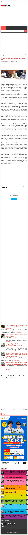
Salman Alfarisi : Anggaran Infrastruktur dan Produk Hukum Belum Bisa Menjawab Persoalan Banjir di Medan (16, 354)
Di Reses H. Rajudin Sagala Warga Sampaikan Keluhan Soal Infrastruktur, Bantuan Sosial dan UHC (15, 506)
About (8, 532)
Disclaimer (14, 532)
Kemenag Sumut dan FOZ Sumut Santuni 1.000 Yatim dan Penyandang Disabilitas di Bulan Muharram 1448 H (15, 511)
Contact (11, 532)
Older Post (25, 409)
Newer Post (3, 409)
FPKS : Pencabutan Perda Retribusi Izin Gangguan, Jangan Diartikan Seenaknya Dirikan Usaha (16, 326)
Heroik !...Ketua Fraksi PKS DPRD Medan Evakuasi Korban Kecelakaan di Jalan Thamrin (16, 363)
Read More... (19, 332)
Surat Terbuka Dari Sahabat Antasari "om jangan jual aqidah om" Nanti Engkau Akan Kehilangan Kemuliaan (14, 487)
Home (14, 409)
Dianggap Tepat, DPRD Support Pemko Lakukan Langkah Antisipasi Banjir (16, 344)
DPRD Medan (14, 61)
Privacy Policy (18, 532)
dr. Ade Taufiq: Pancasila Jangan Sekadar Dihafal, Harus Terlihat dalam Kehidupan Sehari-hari (15, 482)
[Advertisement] (14, 17)
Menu (3, 28)
